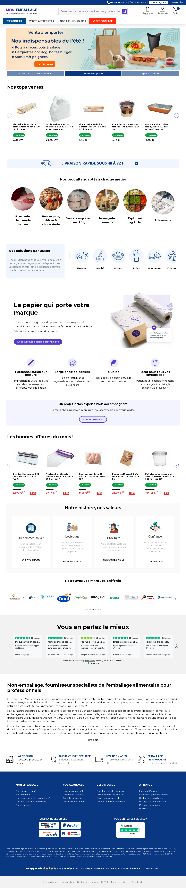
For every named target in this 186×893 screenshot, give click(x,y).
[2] (47, 868)
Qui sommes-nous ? (26, 791)
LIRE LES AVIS (155, 561)
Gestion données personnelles (58, 882)
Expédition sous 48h (73, 791)
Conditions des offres (73, 802)
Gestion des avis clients (151, 798)
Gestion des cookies (87, 882)
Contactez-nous (138, 2)
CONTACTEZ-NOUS (114, 559)
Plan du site (145, 809)
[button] (38, 342)
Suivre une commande (108, 798)
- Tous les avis (93, 868)
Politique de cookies (149, 805)
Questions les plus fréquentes (112, 791)
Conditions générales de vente (154, 795)
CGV (103, 882)
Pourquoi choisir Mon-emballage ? (33, 798)
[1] (44, 868)
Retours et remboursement (111, 802)
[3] (49, 868)
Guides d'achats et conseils (110, 795)
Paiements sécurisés (73, 795)
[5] (54, 868)
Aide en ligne (157, 2)
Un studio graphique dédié (163, 763)
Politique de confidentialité (153, 802)
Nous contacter (24, 805)
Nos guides (177, 2)
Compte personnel (72, 798)
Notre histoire (23, 795)
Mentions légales (148, 791)
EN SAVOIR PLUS (31, 559)
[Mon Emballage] (21, 11)
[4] (52, 868)
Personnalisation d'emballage (31, 802)
